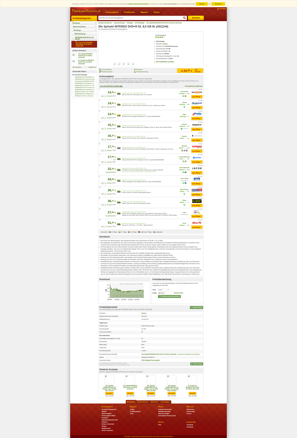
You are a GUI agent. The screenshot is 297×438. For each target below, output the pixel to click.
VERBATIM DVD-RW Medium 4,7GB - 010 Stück (90, 77)
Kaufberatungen (135, 411)
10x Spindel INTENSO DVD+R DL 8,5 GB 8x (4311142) (130, 387)
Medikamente (106, 428)
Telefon (104, 426)
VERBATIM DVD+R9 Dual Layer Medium (87, 79)
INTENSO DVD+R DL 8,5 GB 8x (84, 38)
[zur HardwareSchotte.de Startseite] (86, 10)
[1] (103, 96)
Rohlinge (77, 30)
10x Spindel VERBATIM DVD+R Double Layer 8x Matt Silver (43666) (172, 388)
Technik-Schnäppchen (109, 409)
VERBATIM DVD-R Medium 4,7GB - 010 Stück (89, 89)
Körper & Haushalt (108, 424)
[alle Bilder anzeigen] (125, 65)
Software (105, 422)
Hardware (76, 23)
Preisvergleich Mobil (108, 416)
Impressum (190, 409)
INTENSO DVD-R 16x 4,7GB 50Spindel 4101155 (90, 92)
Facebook (190, 425)
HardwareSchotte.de (105, 23)
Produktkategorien (82, 18)
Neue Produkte (106, 413)
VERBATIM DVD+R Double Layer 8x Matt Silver (90, 87)
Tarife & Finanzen (107, 430)
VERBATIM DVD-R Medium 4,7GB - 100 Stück (89, 83)
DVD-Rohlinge (80, 34)
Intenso (165, 44)
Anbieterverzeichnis (165, 409)
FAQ (159, 425)
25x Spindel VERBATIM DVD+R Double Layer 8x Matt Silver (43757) (109, 388)
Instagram (190, 427)
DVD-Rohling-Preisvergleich (150, 360)
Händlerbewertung (164, 411)
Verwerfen (218, 4)
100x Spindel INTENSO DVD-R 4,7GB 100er (89, 81)
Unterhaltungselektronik (110, 420)
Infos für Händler (163, 413)
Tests (132, 413)
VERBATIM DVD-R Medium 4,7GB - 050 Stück (89, 94)
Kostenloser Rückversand (167, 416)
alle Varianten (77, 67)
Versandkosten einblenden (193, 86)
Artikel (132, 409)
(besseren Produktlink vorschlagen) (189, 354)
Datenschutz (178, 293)
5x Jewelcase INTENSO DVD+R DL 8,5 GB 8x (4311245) (192, 387)
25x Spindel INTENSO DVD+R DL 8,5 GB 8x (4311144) (84, 44)
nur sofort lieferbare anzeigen (110, 86)
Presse (189, 413)
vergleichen (92, 67)
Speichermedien (79, 27)
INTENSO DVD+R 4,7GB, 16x (84, 96)
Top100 (104, 411)
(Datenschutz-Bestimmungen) (138, 4)
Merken (201, 4)
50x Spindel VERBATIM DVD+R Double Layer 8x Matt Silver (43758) (151, 388)
